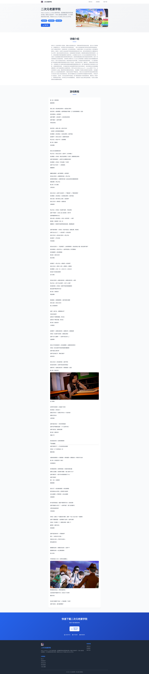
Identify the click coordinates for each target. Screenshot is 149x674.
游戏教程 (98, 1)
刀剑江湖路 (43, 666)
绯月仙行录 (43, 662)
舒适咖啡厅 (43, 660)
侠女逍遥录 (43, 664)
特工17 (42, 659)
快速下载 (105, 1)
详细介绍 (90, 1)
